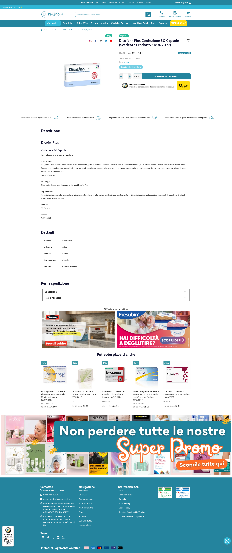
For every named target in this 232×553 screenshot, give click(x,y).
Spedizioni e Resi (126, 495)
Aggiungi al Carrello (166, 76)
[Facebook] (96, 41)
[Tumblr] (101, 41)
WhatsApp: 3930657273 (53, 495)
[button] (116, 292)
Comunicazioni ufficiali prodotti (131, 516)
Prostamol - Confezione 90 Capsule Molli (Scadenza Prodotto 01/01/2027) (113, 394)
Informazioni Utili (128, 487)
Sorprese (163, 23)
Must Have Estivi (140, 23)
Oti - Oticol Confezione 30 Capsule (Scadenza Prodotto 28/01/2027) (84, 394)
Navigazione (87, 487)
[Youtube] (111, 41)
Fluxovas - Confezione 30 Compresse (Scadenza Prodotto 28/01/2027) (176, 394)
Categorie (52, 23)
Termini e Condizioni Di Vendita (132, 512)
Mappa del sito (85, 525)
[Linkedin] (106, 41)
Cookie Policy (124, 508)
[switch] (8, 543)
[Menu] (12, 527)
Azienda (122, 499)
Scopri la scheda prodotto (131, 67)
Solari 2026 (82, 23)
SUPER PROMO (178, 23)
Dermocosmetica (99, 23)
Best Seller (68, 23)
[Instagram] (90, 41)
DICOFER (127, 62)
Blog (153, 23)
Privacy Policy (124, 503)
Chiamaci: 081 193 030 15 (53, 490)
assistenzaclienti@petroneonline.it (57, 499)
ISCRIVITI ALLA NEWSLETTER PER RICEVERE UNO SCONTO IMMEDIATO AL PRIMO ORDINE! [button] (115, 2)
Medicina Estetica (119, 23)
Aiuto (121, 490)
